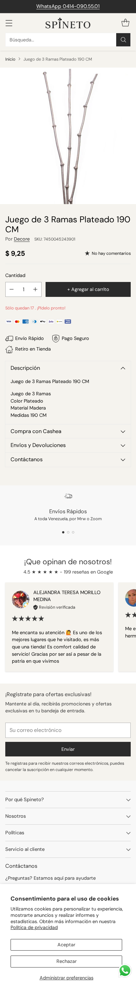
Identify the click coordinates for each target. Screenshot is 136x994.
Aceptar (66, 945)
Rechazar (66, 961)
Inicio (10, 59)
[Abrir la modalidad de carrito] (125, 23)
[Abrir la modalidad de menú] (9, 23)
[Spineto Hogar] (68, 23)
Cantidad (15, 275)
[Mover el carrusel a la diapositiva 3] (73, 532)
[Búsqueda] (123, 40)
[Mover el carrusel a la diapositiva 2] (68, 532)
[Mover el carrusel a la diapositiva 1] (63, 532)
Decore (22, 239)
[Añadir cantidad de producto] (35, 289)
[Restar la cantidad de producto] (11, 289)
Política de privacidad (34, 927)
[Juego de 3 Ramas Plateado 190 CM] (68, 136)
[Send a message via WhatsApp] (125, 970)
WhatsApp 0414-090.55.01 (68, 6)
